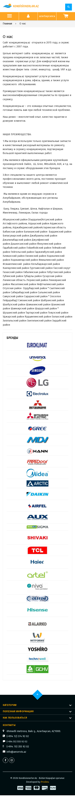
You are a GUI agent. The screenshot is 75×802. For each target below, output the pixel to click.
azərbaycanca (47, 16)
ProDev (45, 781)
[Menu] (9, 16)
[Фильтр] (68, 7)
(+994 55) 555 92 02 (17, 741)
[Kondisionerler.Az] (21, 6)
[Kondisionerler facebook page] (5, 760)
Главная (7, 23)
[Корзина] (65, 16)
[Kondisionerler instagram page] (11, 760)
